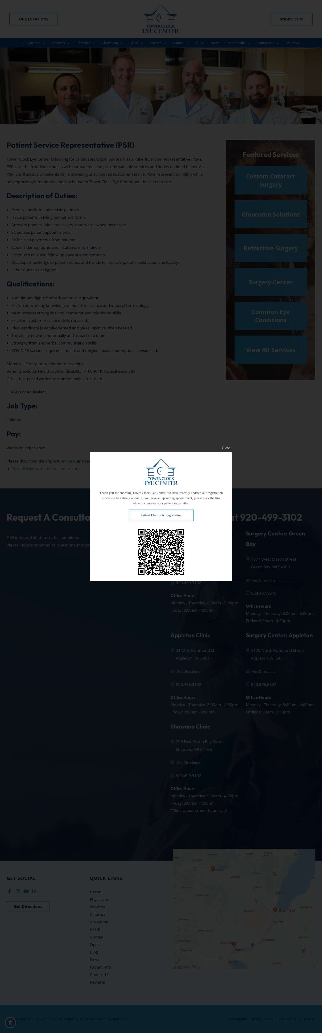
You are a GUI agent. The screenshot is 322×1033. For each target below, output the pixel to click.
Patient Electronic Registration (161, 515)
